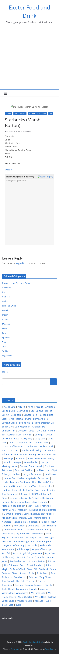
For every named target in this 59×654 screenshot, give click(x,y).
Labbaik (23, 498)
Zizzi (11, 604)
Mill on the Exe (9, 517)
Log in (5, 371)
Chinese (6, 296)
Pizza (4, 328)
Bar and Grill (8, 410)
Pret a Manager (46, 537)
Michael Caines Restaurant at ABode (34, 513)
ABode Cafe (9, 406)
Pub (4, 333)
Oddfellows (33, 525)
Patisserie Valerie (34, 529)
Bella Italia (16, 414)
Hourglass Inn (45, 486)
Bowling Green (9, 422)
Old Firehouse (48, 525)
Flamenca (21, 458)
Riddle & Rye (23, 549)
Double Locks (41, 442)
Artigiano (50, 406)
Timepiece (7, 585)
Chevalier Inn (8, 430)
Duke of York (46, 446)
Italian (5, 319)
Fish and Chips (9, 305)
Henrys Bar (9, 478)
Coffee (8, 113)
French (5, 310)
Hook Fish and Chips (42, 482)
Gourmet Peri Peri (24, 470)
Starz (14, 573)
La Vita (13, 498)
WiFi (51, 113)
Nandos (45, 521)
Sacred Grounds (35, 557)
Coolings (39, 434)
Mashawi (22, 509)
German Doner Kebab (31, 466)
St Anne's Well (17, 569)
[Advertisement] (29, 58)
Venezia (44, 588)
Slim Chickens (11, 565)
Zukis (18, 604)
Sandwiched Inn (18, 561)
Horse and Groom (11, 486)
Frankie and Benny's (45, 458)
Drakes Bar (32, 446)
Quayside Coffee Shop (13, 545)
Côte (16, 438)
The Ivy (41, 581)
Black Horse (8, 418)
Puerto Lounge (21, 541)
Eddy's (39, 450)
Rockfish (6, 553)
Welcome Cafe (38, 592)
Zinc (48, 600)
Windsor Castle (24, 600)
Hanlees (16, 474)
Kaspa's (25, 494)
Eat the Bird (28, 450)
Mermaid (8, 513)
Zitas (4, 604)
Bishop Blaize (46, 414)
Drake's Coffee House (13, 446)
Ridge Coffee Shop (41, 549)
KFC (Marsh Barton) (41, 494)
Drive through (20, 113)
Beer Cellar (22, 410)
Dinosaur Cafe (24, 442)
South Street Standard (31, 565)
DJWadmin (27, 131)
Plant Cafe (17, 537)
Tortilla (48, 585)
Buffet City (7, 426)
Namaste (6, 521)
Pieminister (8, 533)
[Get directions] (46, 176)
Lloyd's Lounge (39, 501)
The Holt (30, 581)
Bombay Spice (40, 418)
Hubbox (6, 490)
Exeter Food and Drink (37, 113)
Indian (5, 315)
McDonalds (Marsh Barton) (43, 509)
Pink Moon (37, 533)
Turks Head (8, 588)
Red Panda (45, 545)
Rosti (15, 553)
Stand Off (32, 569)
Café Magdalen (22, 426)
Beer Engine (37, 410)
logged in (20, 263)
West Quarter (25, 596)
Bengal (27, 414)
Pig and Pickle (23, 533)
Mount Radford (42, 517)
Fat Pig (32, 454)
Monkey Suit (25, 517)
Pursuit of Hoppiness (42, 541)
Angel (30, 406)
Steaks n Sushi (26, 573)
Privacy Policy (8, 618)
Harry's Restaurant (32, 474)
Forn (30, 458)
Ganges (17, 462)
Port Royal (30, 537)
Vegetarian (7, 355)
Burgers (5, 292)
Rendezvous (8, 549)
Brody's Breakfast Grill (43, 422)
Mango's (46, 505)
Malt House (34, 505)
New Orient (19, 525)
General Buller (31, 462)
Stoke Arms (42, 573)
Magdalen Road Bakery (13, 505)
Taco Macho (20, 577)
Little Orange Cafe (20, 501)
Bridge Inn (24, 422)
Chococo (22, 430)
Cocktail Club (14, 434)
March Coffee (9, 509)
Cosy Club (7, 438)
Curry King (26, 438)
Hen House (50, 474)
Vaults (34, 588)
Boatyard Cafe (23, 418)
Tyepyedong (22, 588)
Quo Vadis (32, 545)
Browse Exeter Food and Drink (16, 283)
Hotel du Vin (29, 486)
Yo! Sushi (39, 600)
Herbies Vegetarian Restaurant (33, 478)
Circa (31, 430)
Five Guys (8, 458)
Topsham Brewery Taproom (29, 585)
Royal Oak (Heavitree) (31, 553)
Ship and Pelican (36, 561)
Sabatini (20, 557)
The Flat (20, 581)
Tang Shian (45, 577)
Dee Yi (12, 442)
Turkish (5, 351)
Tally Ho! (33, 577)
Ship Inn (52, 561)
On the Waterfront (13, 529)
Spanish (6, 337)
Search (53, 381)
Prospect (6, 541)
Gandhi (7, 462)
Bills (35, 414)
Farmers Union (19, 454)
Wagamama (22, 592)
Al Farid (21, 406)
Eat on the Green (10, 450)
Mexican (6, 324)
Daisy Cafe (40, 438)
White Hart (40, 596)
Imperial (16, 490)
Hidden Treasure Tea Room (16, 482)
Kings (4, 498)
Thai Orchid (8, 581)
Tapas (4, 342)
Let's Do (33, 498)
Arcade (39, 406)
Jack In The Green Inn (34, 490)
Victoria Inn (8, 592)
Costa (49, 434)
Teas (4, 346)
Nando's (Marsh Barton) (25, 521)
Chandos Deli (39, 426)
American (6, 287)
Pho (47, 529)
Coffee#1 (27, 434)
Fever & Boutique (47, 454)
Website (8, 169)
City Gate (41, 430)
